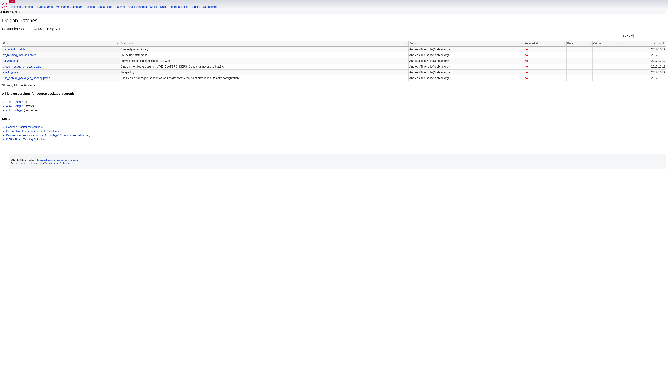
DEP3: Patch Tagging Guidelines (26, 139)
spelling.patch (11, 72)
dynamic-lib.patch (14, 49)
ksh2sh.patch (11, 60)
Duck (163, 6)
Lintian (90, 6)
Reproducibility (179, 6)
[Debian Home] (4, 7)
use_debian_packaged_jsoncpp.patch (26, 78)
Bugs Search (45, 6)
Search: (628, 35)
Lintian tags (105, 6)
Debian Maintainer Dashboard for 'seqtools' (32, 131)
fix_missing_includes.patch (19, 55)
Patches (120, 6)
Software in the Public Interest (59, 163)
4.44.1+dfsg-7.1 (15, 106)
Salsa (153, 6)
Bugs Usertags (138, 6)
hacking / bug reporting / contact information (57, 160)
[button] (118, 43)
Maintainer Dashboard (69, 6)
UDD (12, 1)
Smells (196, 6)
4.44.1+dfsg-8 (14, 101)
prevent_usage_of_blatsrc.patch (22, 66)
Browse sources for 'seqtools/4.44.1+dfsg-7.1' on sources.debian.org (48, 135)
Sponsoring (210, 6)
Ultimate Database (22, 6)
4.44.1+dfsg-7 (14, 110)
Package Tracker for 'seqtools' (24, 127)
